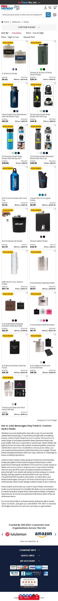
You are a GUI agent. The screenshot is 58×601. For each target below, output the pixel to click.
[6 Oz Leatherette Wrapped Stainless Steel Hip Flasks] (14, 305)
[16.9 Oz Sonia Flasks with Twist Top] (14, 179)
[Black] (44, 69)
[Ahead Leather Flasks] (43, 221)
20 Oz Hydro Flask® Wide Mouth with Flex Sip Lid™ (12, 157)
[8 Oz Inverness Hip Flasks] (14, 221)
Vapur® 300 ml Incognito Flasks (40, 199)
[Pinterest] (36, 595)
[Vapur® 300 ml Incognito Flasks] (43, 179)
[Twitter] (33, 595)
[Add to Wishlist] (26, 42)
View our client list (28, 541)
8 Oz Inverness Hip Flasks (12, 241)
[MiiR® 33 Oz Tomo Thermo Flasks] (14, 263)
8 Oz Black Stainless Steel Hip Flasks (14, 367)
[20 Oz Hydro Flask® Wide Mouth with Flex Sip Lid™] (14, 137)
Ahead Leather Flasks (39, 241)
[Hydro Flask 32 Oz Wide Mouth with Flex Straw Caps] (14, 96)
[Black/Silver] (16, 404)
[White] (12, 111)
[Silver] (41, 320)
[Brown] (41, 237)
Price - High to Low (10, 37)
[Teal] (40, 195)
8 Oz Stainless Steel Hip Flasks (42, 283)
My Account (27, 561)
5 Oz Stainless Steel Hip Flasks (42, 325)
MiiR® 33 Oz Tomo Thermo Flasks (12, 283)
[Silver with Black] (16, 69)
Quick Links (27, 555)
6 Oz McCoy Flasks (9, 74)
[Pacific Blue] (44, 111)
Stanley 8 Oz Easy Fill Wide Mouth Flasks (41, 74)
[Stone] (41, 111)
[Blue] (43, 195)
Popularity (16, 33)
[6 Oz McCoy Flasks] (14, 54)
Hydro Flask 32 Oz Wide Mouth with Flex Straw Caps (14, 115)
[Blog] (27, 595)
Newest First (29, 37)
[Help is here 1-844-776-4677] (50, 7)
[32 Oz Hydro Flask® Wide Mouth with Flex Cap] (43, 96)
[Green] (41, 69)
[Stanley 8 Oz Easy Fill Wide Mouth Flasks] (43, 54)
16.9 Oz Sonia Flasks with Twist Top (14, 199)
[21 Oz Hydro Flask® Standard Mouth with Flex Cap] (43, 137)
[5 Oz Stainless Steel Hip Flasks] (43, 305)
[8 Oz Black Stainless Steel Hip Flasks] (14, 347)
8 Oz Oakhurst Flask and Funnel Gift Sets (40, 367)
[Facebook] (30, 595)
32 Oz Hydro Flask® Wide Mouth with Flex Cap (40, 115)
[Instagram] (20, 595)
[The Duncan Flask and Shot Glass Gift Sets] (14, 389)
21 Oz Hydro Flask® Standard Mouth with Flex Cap (41, 157)
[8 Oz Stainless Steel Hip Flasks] (43, 263)
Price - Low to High (35, 33)
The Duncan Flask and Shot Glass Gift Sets (13, 409)
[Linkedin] (24, 595)
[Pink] (44, 320)
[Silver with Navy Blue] (13, 69)
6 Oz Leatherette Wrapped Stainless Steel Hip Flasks (12, 325)
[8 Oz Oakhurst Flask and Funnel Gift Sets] (43, 347)
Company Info (27, 550)
